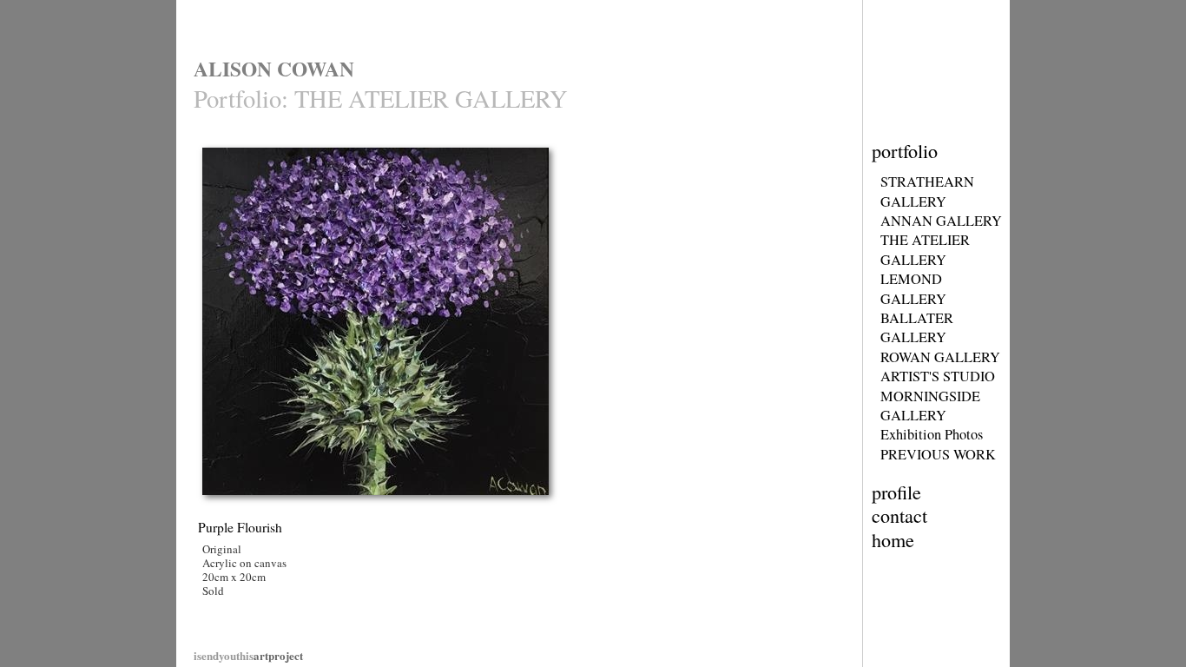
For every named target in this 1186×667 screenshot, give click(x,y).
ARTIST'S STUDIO (937, 376)
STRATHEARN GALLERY (927, 191)
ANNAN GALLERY (941, 220)
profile (896, 492)
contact (899, 515)
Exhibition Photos (931, 434)
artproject (248, 655)
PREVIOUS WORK (938, 454)
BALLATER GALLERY (916, 327)
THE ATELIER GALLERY (925, 249)
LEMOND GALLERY (913, 288)
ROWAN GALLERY (940, 357)
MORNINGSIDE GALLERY (930, 405)
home (893, 539)
